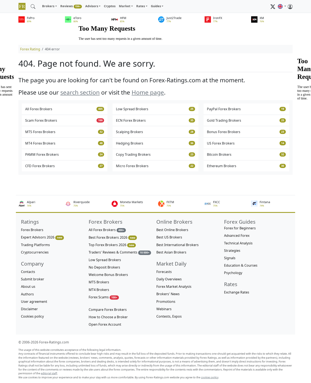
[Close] (116, 153)
